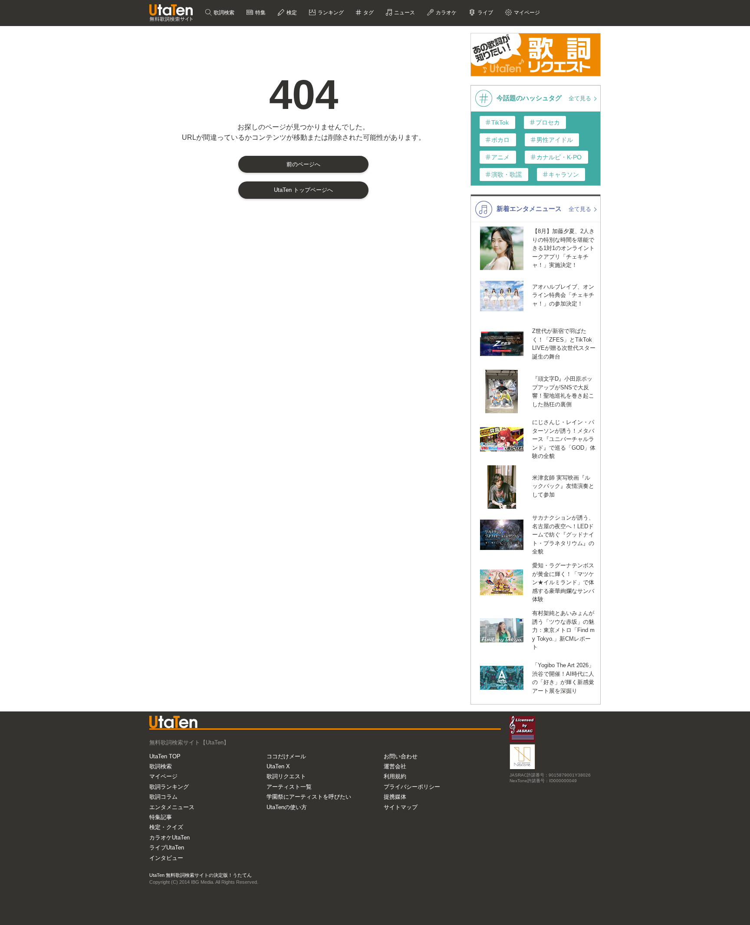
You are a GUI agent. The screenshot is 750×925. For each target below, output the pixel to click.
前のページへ (303, 164)
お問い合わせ (401, 756)
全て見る (581, 98)
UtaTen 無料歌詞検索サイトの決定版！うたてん (200, 875)
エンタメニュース (171, 807)
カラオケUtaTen (169, 837)
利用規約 (395, 776)
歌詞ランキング (169, 786)
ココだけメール (286, 756)
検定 (291, 13)
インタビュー (166, 858)
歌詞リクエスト (286, 776)
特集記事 (160, 817)
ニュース (404, 13)
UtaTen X (278, 766)
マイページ (163, 776)
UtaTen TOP (165, 756)
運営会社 (395, 766)
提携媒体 (395, 796)
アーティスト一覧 (289, 786)
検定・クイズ (166, 827)
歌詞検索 (223, 13)
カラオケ (445, 13)
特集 (260, 13)
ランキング (330, 13)
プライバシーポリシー (412, 786)
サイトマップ (401, 807)
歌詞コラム (163, 796)
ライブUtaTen (166, 847)
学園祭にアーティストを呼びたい (308, 796)
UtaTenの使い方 (286, 807)
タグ (368, 13)
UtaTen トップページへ (303, 190)
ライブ (484, 13)
